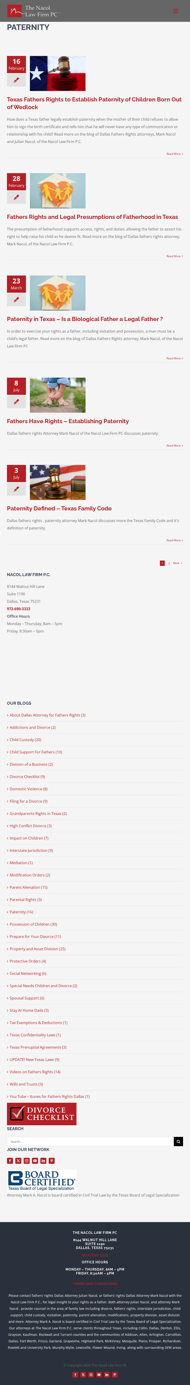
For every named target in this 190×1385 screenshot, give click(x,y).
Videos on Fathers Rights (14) (35, 1071)
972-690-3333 (18, 608)
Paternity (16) (21, 912)
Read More (174, 154)
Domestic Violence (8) (29, 788)
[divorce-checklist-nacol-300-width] (41, 1104)
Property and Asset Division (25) (38, 948)
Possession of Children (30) (33, 924)
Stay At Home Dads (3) (29, 1010)
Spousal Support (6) (27, 998)
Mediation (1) (21, 862)
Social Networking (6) (28, 973)
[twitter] (18, 1161)
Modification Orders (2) (30, 875)
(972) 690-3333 (95, 1255)
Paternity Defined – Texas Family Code (59, 508)
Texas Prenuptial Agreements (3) (38, 1047)
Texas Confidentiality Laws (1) (35, 1035)
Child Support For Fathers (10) (36, 752)
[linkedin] (43, 1161)
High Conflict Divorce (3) (31, 825)
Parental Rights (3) (26, 899)
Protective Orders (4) (28, 961)
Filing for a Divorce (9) (29, 801)
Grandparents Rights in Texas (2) (38, 813)
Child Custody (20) (25, 739)
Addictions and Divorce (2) (33, 727)
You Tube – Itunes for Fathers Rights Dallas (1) (50, 1096)
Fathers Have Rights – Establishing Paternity (68, 421)
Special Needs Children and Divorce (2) (43, 985)
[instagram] (27, 1161)
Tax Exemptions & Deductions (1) (38, 1022)
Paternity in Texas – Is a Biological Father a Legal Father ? (85, 318)
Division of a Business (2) (31, 764)
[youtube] (35, 1161)
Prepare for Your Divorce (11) (35, 936)
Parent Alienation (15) (29, 887)
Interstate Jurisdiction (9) (31, 850)
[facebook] (10, 1161)
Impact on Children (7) (29, 838)
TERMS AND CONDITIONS (95, 1284)
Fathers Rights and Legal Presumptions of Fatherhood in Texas (92, 216)
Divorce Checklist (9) (27, 776)
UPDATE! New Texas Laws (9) (34, 1059)
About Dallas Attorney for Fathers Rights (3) (48, 715)
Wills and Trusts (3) (26, 1084)
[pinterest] (52, 1161)
